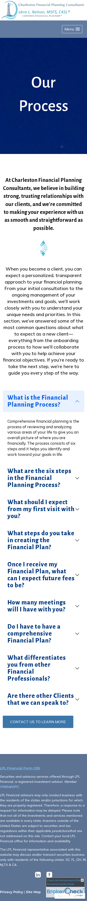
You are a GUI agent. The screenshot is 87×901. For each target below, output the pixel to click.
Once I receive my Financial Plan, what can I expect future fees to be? (41, 575)
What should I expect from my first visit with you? (40, 509)
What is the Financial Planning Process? (37, 401)
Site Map (33, 892)
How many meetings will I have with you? (36, 606)
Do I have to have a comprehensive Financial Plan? (34, 634)
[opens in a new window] (38, 877)
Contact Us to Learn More (38, 721)
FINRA (5, 787)
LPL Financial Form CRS (20, 768)
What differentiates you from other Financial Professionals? (36, 668)
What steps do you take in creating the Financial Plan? (40, 540)
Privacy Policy (11, 892)
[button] (72, 29)
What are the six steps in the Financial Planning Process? (39, 478)
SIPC (15, 787)
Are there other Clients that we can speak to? (40, 699)
